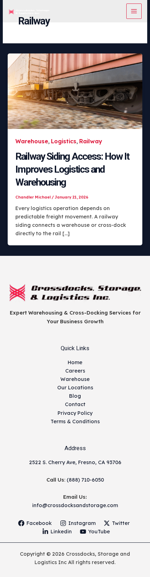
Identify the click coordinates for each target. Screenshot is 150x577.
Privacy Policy (75, 413)
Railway (90, 141)
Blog (75, 395)
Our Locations (75, 387)
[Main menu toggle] (134, 11)
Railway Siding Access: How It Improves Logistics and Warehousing (72, 169)
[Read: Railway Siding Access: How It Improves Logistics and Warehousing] (75, 90)
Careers (75, 370)
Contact (75, 404)
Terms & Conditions (75, 421)
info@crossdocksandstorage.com (75, 505)
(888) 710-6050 (85, 479)
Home (75, 362)
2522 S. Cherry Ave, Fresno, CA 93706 (75, 462)
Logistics (63, 141)
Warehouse (31, 141)
